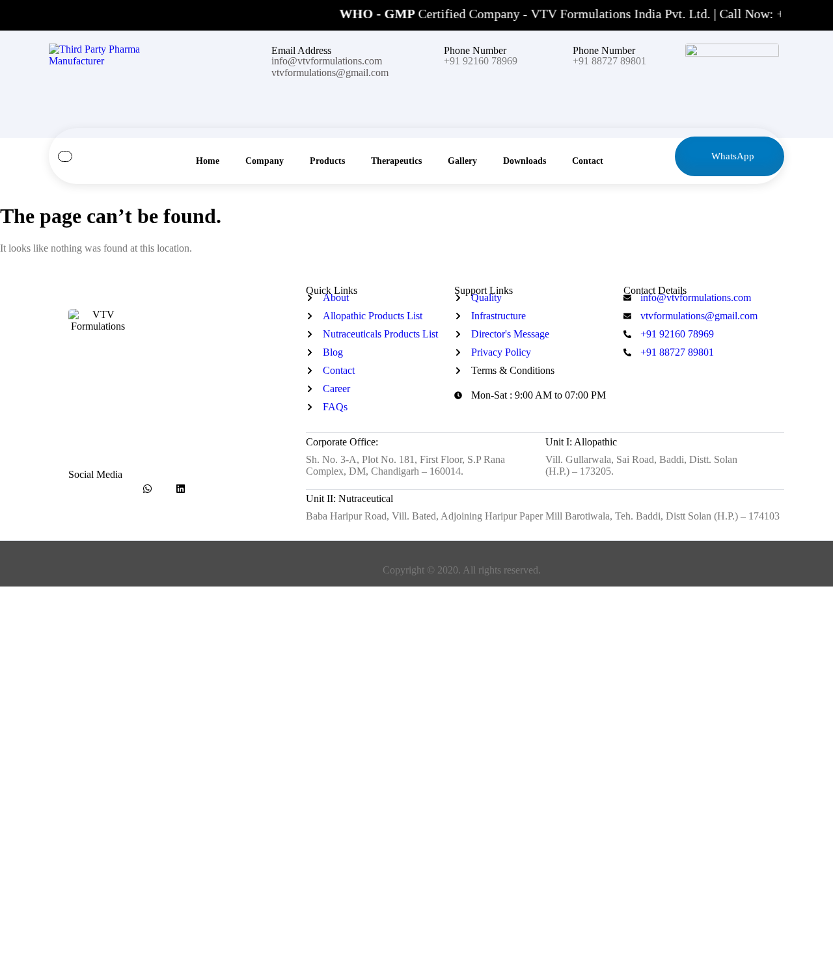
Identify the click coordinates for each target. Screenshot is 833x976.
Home (207, 161)
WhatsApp (732, 156)
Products (327, 161)
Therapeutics (396, 161)
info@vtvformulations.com (326, 60)
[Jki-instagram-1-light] (114, 488)
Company (264, 161)
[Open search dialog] (65, 156)
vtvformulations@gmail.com (330, 72)
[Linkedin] (180, 488)
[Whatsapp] (147, 488)
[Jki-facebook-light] (81, 488)
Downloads (524, 161)
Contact (587, 161)
